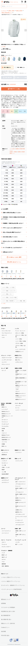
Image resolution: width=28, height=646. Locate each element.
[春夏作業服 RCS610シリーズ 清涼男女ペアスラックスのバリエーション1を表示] (20, 273)
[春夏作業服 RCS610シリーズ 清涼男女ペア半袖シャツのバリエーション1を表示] (11, 273)
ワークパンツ (5, 421)
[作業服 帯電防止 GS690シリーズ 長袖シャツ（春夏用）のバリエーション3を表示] (9, 313)
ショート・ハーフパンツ (20, 410)
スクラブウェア (5, 480)
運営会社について (5, 599)
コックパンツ (18, 452)
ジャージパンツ (5, 533)
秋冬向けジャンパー (6, 413)
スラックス (17, 405)
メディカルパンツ (19, 492)
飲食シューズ (18, 458)
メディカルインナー (19, 524)
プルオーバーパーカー (7, 357)
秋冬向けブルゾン (6, 411)
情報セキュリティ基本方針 (8, 623)
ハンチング (4, 460)
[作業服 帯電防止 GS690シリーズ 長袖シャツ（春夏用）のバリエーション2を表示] (8, 313)
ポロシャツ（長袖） (19, 333)
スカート (4, 542)
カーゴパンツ (5, 419)
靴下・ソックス (18, 544)
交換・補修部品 (5, 566)
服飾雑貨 (4, 563)
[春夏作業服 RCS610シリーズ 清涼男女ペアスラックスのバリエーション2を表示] (21, 273)
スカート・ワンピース (6, 540)
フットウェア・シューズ (20, 540)
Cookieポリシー (5, 627)
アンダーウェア (5, 424)
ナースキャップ (18, 520)
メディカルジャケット (20, 483)
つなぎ (16, 389)
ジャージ (3, 528)
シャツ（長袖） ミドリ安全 (8, 287)
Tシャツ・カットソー (20, 330)
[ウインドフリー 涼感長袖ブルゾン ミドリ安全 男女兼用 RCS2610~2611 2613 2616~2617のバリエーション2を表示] (7, 273)
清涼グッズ (4, 557)
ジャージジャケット (6, 530)
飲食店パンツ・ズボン (20, 450)
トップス (17, 328)
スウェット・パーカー (6, 355)
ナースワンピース (19, 522)
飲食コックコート (5, 450)
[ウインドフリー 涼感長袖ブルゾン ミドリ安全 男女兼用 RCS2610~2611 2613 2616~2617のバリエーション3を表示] (9, 273)
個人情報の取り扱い (6, 619)
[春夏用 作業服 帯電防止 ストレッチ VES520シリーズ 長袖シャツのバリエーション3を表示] (18, 313)
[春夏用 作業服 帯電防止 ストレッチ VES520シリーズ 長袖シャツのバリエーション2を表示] (17, 313)
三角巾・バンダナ (6, 467)
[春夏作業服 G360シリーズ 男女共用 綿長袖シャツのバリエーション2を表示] (25, 312)
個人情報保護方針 (5, 615)
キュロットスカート (6, 546)
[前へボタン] (2, 30)
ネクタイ (4, 559)
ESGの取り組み (5, 635)
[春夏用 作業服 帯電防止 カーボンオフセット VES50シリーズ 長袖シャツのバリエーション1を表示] (11, 313)
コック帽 (4, 471)
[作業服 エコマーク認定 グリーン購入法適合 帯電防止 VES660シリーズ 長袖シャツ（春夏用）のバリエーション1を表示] (20, 313)
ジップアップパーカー (7, 359)
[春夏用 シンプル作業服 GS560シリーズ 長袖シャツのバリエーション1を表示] (2, 313)
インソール (4, 441)
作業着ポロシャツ (19, 351)
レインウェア (5, 409)
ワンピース (4, 544)
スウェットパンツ (6, 364)
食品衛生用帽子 (5, 474)
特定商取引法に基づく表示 (8, 611)
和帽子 (3, 469)
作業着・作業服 (13, 151)
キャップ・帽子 (4, 368)
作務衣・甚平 (18, 528)
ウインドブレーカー (6, 330)
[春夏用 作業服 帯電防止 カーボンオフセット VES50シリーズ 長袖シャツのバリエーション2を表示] (12, 313)
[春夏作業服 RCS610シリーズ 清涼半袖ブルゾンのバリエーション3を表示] (4, 273)
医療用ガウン (18, 500)
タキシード (4, 335)
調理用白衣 (4, 454)
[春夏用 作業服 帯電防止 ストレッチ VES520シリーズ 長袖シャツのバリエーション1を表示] (16, 313)
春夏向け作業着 (18, 368)
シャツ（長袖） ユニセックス (8, 290)
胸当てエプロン (18, 357)
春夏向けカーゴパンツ (20, 393)
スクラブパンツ (5, 482)
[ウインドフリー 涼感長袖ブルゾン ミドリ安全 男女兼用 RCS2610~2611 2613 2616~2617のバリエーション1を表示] (6, 273)
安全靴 (3, 428)
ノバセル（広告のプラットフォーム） (11, 577)
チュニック (17, 486)
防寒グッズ (4, 555)
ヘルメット (4, 433)
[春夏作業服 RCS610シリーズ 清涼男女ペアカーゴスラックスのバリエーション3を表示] (18, 273)
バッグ (3, 552)
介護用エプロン (18, 509)
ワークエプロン (5, 426)
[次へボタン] (25, 30)
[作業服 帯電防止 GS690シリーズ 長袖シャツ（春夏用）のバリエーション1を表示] (6, 313)
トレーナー (4, 362)
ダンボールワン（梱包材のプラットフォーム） (13, 585)
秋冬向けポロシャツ (6, 437)
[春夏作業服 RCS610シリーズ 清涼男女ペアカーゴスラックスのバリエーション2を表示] (17, 273)
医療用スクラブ (4, 478)
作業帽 (3, 444)
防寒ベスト (4, 446)
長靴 (3, 430)
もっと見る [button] (3, 303)
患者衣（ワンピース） (20, 498)
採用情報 (3, 603)
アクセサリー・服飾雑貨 (6, 550)
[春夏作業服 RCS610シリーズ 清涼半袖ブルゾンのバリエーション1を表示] (2, 273)
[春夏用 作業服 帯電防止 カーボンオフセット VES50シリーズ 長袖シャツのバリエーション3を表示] (14, 313)
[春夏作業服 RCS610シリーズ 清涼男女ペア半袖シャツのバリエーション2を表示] (12, 273)
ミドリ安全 (12, 148)
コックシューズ (18, 460)
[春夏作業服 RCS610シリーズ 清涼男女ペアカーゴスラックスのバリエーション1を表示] (15, 273)
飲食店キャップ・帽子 (6, 458)
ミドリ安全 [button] (3, 46)
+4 (19, 313)
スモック (17, 391)
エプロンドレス (18, 362)
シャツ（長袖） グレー (7, 294)
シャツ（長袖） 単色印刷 (7, 300)
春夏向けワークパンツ (20, 399)
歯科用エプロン (18, 512)
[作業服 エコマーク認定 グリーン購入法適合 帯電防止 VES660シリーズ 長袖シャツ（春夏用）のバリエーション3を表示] (23, 313)
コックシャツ (5, 452)
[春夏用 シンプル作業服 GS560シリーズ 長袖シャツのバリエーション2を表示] (3, 313)
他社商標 (3, 631)
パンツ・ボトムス (19, 403)
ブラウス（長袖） (19, 343)
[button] (23, 19)
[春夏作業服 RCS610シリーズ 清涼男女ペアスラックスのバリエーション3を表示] (22, 273)
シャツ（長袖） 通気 (20, 300)
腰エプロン (17, 359)
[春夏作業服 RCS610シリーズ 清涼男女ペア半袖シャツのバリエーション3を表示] (13, 273)
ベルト (3, 561)
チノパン (17, 407)
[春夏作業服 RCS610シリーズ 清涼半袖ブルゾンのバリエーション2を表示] (3, 273)
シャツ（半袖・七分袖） (20, 341)
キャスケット (5, 463)
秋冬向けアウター (6, 435)
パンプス (17, 542)
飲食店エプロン (18, 355)
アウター (3, 328)
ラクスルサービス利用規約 (8, 607)
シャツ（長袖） (18, 339)
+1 (5, 273)
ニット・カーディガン (20, 349)
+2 (10, 273)
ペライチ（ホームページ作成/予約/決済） (11, 589)
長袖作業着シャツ (6, 439)
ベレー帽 (4, 465)
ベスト (3, 337)
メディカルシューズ (19, 514)
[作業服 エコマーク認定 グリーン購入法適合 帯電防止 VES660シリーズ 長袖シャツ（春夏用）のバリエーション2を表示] (22, 313)
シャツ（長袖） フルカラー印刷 (9, 297)
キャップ (4, 370)
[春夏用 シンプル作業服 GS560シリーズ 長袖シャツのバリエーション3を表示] (4, 313)
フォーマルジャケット (7, 333)
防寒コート (4, 407)
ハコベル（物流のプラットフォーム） (11, 581)
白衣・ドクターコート (20, 481)
